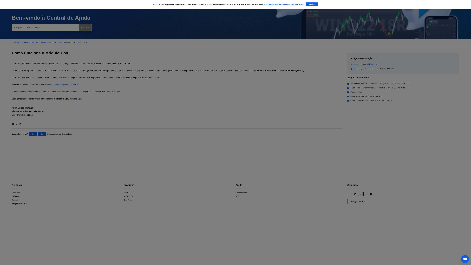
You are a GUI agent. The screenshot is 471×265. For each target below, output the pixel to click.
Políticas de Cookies (272, 4)
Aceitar (312, 4)
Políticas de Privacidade (293, 4)
